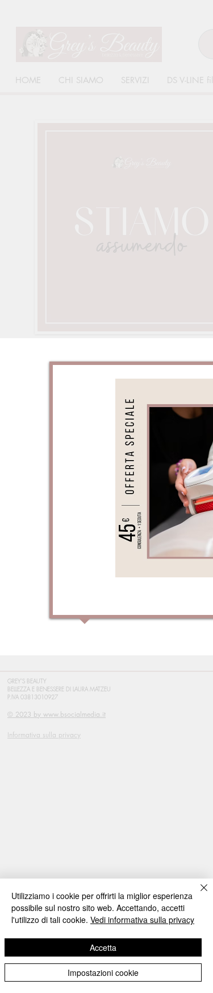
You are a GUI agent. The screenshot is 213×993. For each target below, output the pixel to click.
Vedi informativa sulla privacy (142, 919)
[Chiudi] (197, 894)
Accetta (103, 947)
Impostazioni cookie (103, 972)
